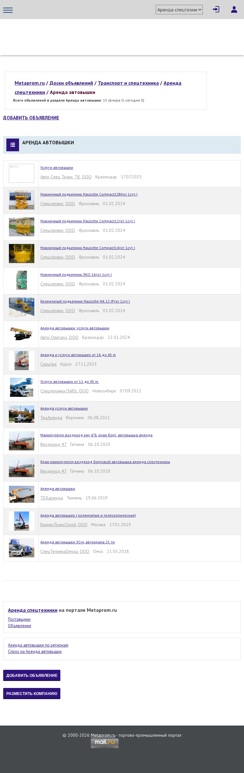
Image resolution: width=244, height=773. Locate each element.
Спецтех (48, 364)
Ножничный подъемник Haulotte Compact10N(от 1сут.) (89, 194)
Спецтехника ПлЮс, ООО (64, 391)
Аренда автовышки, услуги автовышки (74, 328)
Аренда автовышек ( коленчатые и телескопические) (88, 515)
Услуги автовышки (56, 167)
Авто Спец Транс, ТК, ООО (66, 177)
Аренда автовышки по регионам (38, 645)
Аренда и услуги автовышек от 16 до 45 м (78, 354)
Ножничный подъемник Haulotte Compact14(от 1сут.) (87, 247)
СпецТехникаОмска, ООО (64, 551)
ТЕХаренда (51, 498)
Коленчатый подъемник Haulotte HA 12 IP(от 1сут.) (85, 301)
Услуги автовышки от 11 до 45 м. (69, 381)
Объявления (19, 625)
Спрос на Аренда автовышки (35, 651)
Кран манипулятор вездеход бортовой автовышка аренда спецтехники (105, 461)
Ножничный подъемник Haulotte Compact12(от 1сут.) (87, 220)
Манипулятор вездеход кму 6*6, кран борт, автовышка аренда (96, 435)
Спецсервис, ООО (57, 203)
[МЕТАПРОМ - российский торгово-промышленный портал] (62, 32)
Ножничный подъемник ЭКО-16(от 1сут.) (76, 274)
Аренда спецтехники (33, 610)
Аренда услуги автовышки (64, 408)
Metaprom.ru (103, 735)
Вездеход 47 (53, 444)
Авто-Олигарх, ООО (59, 337)
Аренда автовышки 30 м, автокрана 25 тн (77, 542)
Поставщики (19, 619)
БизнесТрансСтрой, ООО (63, 524)
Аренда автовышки (57, 488)
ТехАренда (51, 417)
